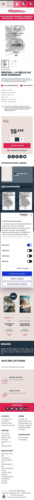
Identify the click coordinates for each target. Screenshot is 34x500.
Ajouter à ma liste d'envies (18, 150)
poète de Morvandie (24, 321)
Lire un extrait (28, 85)
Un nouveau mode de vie (25, 324)
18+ (2, 444)
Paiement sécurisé (15, 377)
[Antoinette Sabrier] (8, 201)
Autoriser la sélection (17, 279)
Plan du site (4, 483)
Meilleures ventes (6, 437)
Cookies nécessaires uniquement (17, 284)
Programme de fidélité (24, 427)
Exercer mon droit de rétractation (17, 497)
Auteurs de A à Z (6, 441)
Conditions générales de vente (11, 493)
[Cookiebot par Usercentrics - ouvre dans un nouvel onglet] (21, 215)
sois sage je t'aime (9, 324)
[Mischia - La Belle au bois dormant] (17, 58)
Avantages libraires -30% (25, 423)
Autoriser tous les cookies (17, 273)
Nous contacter (5, 458)
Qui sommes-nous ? (6, 419)
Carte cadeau (21, 429)
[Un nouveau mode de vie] (25, 304)
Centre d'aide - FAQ (6, 453)
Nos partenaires (22, 439)
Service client (14, 390)
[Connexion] (17, 5)
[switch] (29, 250)
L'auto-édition (5, 421)
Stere (9, 321)
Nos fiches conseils (6, 423)
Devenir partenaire (23, 437)
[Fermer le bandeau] (31, 215)
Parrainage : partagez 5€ (25, 425)
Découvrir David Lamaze (20, 174)
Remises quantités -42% (24, 421)
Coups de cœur (5, 435)
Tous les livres (5, 433)
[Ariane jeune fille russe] (25, 201)
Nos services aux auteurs (8, 425)
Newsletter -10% (23, 419)
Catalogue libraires (6, 446)
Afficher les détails (23, 268)
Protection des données (17, 495)
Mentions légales (26, 493)
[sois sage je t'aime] (9, 304)
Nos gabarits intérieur (7, 476)
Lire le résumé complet (11, 85)
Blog (2, 455)
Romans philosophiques (9, 330)
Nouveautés (4, 439)
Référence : (4, 90)
